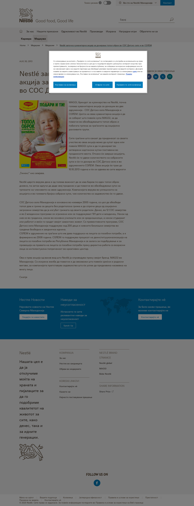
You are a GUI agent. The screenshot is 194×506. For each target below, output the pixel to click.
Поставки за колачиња (65, 85)
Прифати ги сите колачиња (129, 85)
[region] (98, 72)
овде (135, 71)
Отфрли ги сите (102, 85)
